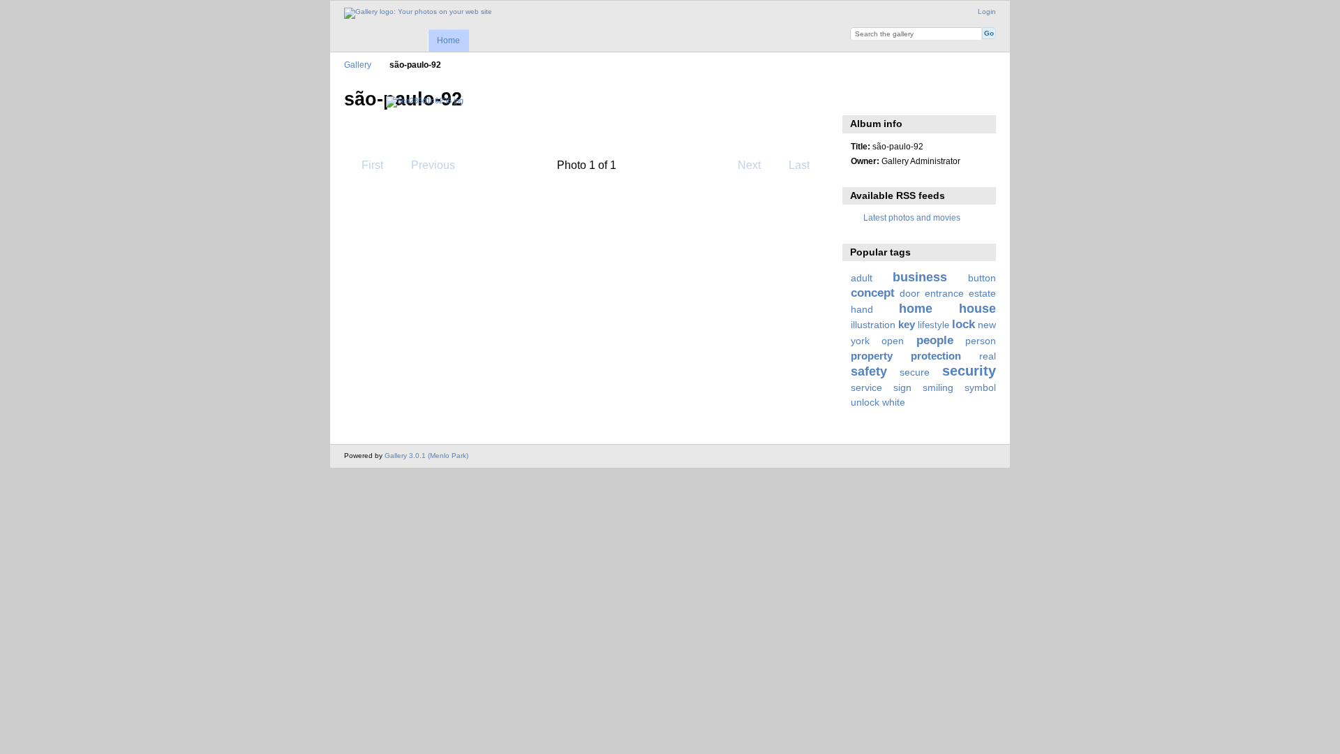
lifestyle (933, 325)
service (866, 387)
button (982, 277)
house (977, 308)
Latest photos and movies (911, 217)
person (980, 340)
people (934, 340)
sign (902, 387)
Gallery (357, 64)
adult (861, 277)
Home (448, 40)
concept (873, 293)
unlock (865, 402)
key (906, 324)
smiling (938, 387)
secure (915, 372)
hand (862, 309)
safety (869, 371)
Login (987, 11)
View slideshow (858, 98)
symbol (980, 387)
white (893, 402)
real (987, 356)
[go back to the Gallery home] (418, 13)
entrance (944, 293)
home (915, 308)
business (920, 276)
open (892, 340)
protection (936, 356)
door (910, 293)
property (872, 356)
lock (963, 324)
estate (982, 293)
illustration (873, 324)
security (969, 370)
